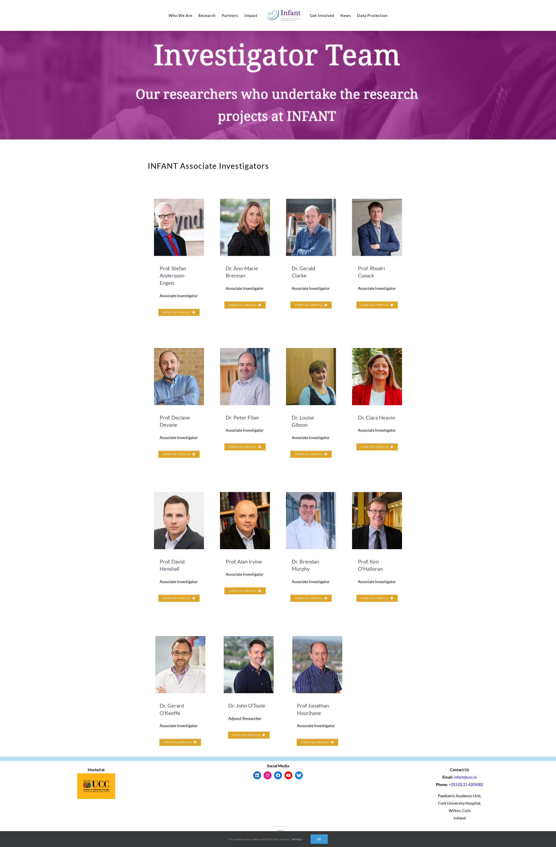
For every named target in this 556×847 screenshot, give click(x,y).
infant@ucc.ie (465, 777)
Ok (319, 839)
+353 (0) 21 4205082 (466, 784)
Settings (296, 839)
